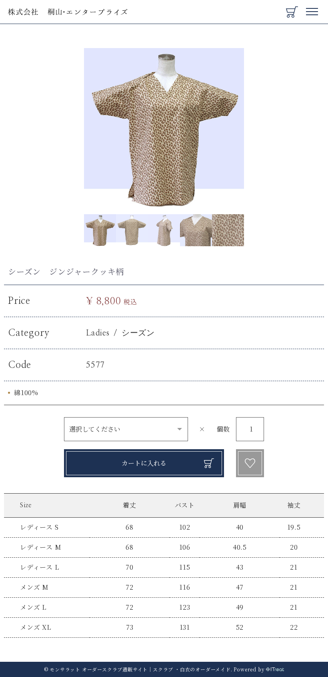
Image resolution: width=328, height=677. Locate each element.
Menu (312, 8)
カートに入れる (144, 463)
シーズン (138, 333)
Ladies (98, 333)
